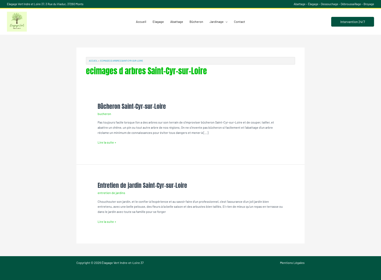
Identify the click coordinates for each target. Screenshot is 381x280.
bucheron (104, 114)
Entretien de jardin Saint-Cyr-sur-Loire (142, 185)
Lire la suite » (107, 142)
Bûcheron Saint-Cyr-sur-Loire (132, 106)
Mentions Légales (292, 263)
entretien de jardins (111, 193)
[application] (226, 22)
